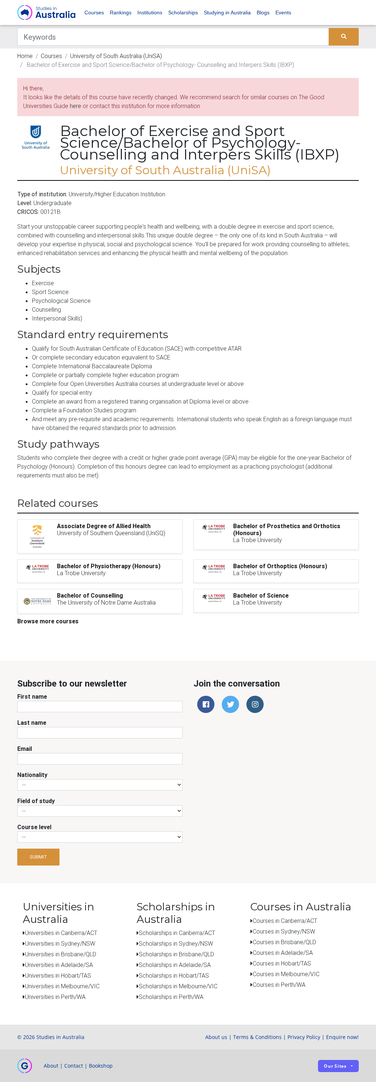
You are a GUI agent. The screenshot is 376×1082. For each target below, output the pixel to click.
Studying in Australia (227, 12)
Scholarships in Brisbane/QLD (176, 954)
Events (283, 12)
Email (24, 748)
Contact (73, 1065)
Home (25, 56)
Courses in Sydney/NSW (284, 931)
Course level (34, 827)
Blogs (263, 12)
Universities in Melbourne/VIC (62, 986)
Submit (38, 857)
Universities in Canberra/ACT (61, 932)
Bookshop (101, 1065)
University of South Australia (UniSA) (116, 56)
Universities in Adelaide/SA (59, 964)
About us (216, 1036)
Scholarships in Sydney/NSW (176, 943)
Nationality (32, 774)
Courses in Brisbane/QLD (284, 942)
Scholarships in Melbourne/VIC (178, 986)
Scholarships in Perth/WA (171, 996)
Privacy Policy (304, 1036)
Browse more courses (48, 621)
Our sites (335, 1066)
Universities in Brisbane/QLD (60, 954)
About (51, 1065)
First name (32, 696)
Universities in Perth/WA (55, 996)
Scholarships (183, 12)
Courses (94, 12)
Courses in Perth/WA (279, 984)
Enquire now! (342, 1036)
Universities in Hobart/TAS (58, 975)
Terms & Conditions (257, 1036)
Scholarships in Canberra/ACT (177, 932)
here (75, 106)
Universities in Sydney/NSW (60, 943)
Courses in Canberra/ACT (285, 920)
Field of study (36, 801)
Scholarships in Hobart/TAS (174, 975)
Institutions (149, 12)
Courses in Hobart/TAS (282, 963)
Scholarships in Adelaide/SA (175, 964)
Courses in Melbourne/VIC (286, 974)
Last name (31, 722)
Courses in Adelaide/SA (283, 952)
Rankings (120, 12)
